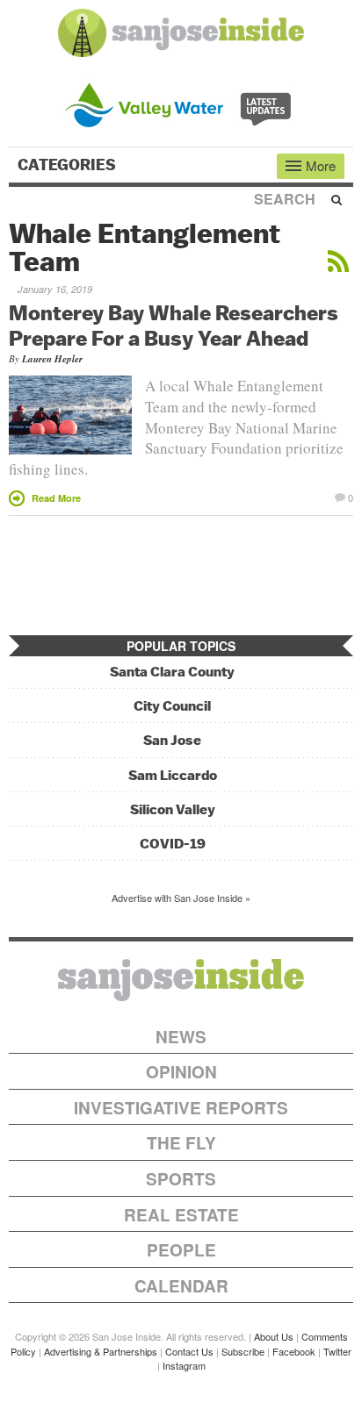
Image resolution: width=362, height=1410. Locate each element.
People (181, 1250)
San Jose (172, 740)
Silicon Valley (172, 809)
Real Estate (181, 1215)
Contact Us (189, 1351)
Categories (68, 165)
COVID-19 (173, 843)
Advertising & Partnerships (100, 1351)
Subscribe (242, 1351)
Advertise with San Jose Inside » (181, 898)
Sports (181, 1179)
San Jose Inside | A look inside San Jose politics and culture (181, 980)
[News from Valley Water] (181, 103)
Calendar (181, 1286)
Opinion (181, 1072)
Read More (56, 498)
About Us (273, 1336)
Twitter (337, 1351)
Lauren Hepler (52, 359)
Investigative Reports (181, 1108)
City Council (172, 706)
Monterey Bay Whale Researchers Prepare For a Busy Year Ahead (173, 325)
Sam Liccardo (172, 775)
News (181, 1037)
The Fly (181, 1143)
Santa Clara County (172, 671)
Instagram (184, 1365)
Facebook (293, 1351)
